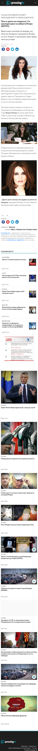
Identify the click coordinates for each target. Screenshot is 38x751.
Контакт (34, 748)
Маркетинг (32, 746)
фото (13, 229)
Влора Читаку (32, 229)
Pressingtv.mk (5, 233)
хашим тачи (21, 229)
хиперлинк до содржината (15, 240)
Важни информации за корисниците (20, 748)
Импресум (24, 746)
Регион (12, 227)
